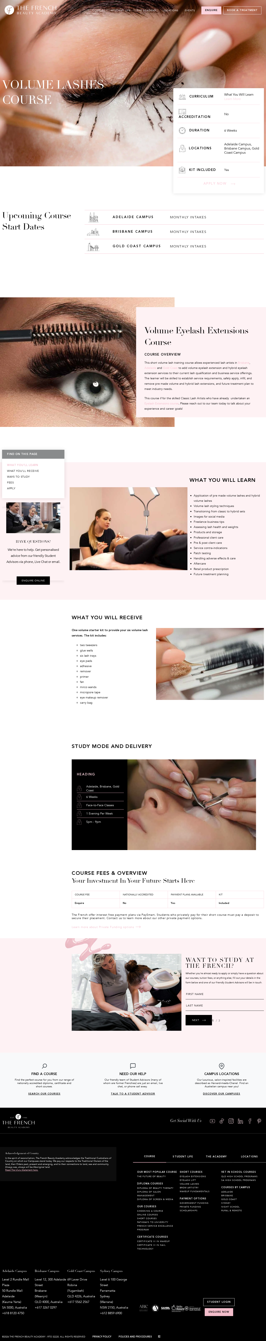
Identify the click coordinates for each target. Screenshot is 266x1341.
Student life (121, 10)
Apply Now (215, 183)
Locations (171, 10)
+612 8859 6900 (111, 1313)
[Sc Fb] (249, 1121)
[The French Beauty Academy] (30, 14)
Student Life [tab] (183, 1157)
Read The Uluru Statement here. (21, 1170)
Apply (11, 488)
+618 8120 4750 (13, 1313)
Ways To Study (18, 477)
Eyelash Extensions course (161, 403)
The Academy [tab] (216, 1157)
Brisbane (243, 363)
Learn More (232, 99)
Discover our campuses (221, 1094)
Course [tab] (149, 1156)
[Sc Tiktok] (221, 1121)
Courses (98, 10)
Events (190, 10)
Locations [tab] (249, 1157)
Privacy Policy (101, 1337)
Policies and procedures (135, 1337)
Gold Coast (170, 368)
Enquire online (33, 580)
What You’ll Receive (23, 471)
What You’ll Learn (22, 465)
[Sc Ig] (231, 1121)
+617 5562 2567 (78, 1302)
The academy (146, 10)
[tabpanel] (199, 1213)
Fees (10, 482)
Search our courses (44, 1094)
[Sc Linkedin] (240, 1121)
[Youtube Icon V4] (212, 1121)
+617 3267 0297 (46, 1307)
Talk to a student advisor (133, 1094)
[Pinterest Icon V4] (259, 1121)
